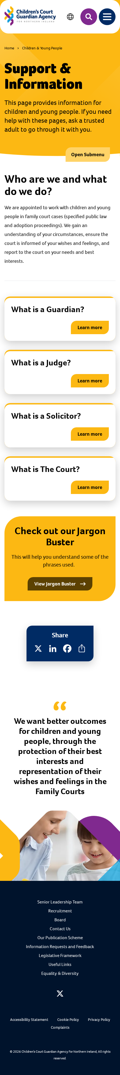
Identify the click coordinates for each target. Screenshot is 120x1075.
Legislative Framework (60, 955)
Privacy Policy (99, 1019)
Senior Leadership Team (60, 902)
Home (9, 48)
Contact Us (60, 929)
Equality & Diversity (60, 973)
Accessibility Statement (29, 1019)
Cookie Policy (68, 1019)
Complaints (60, 1027)
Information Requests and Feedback (60, 946)
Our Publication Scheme (60, 938)
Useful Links (60, 964)
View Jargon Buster (55, 583)
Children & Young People (42, 48)
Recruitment (60, 911)
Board (60, 920)
